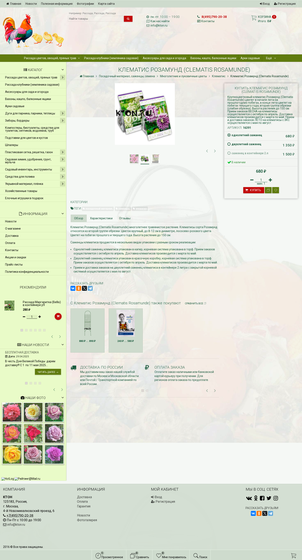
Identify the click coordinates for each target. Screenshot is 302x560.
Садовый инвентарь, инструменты (28, 169)
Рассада (88, 13)
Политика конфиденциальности (27, 271)
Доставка (11, 235)
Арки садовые (250, 58)
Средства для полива (20, 176)
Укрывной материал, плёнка (24, 183)
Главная (15, 3)
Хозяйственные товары (21, 191)
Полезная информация (57, 3)
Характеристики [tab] (101, 218)
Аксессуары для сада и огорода (164, 58)
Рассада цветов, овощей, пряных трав (50, 58)
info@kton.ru (159, 25)
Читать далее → (48, 372)
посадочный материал (99, 208)
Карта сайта (106, 3)
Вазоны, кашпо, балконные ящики (213, 58)
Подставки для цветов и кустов (26, 137)
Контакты (207, 21)
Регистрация (286, 3)
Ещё (269, 58)
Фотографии (85, 3)
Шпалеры (11, 145)
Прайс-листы (14, 264)
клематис (141, 208)
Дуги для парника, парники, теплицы (30, 113)
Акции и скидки (15, 257)
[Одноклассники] (78, 288)
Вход (266, 3)
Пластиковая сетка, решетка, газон (29, 152)
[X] (84, 288)
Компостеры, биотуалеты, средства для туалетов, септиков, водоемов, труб (32, 129)
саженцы (124, 208)
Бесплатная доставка (22, 352)
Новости (31, 3)
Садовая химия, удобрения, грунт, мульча (28, 161)
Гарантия (83, 506)
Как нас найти (160, 21)
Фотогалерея (87, 520)
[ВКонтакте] (72, 288)
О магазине (13, 228)
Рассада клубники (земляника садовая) (111, 58)
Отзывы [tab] (124, 218)
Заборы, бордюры (17, 120)
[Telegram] (90, 288)
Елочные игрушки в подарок (24, 198)
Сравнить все (194, 303)
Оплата (10, 243)
